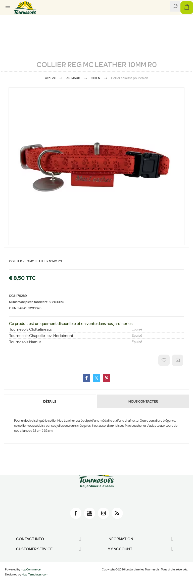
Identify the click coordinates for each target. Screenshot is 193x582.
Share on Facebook (86, 378)
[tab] (50, 401)
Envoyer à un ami (177, 360)
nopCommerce (30, 569)
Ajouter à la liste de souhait (164, 360)
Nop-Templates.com (35, 574)
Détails (49, 401)
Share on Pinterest (106, 378)
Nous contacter (143, 401)
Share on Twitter (96, 378)
